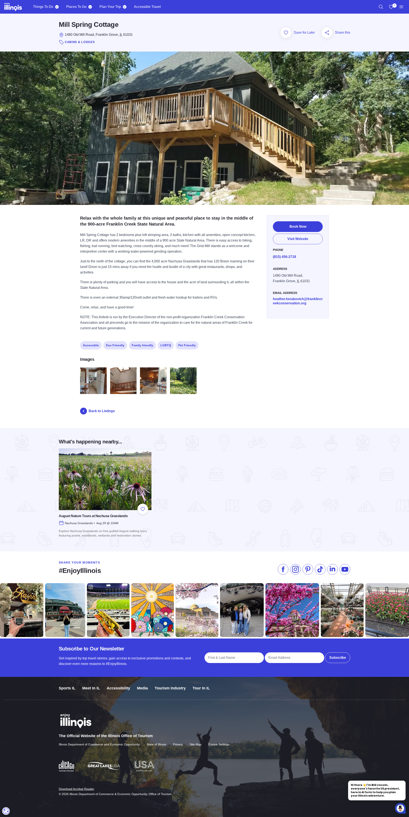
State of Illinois (156, 744)
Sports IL (67, 688)
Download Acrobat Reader (76, 789)
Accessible (91, 345)
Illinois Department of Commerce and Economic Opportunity (99, 744)
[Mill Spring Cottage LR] (153, 380)
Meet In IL (91, 688)
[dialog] (6, 811)
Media (142, 688)
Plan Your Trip (110, 7)
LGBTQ (165, 345)
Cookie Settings (218, 744)
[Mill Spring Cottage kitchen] (93, 380)
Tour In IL (201, 688)
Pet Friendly (187, 345)
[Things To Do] (56, 7)
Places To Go (76, 7)
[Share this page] (327, 32)
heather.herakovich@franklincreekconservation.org (298, 301)
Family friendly (142, 345)
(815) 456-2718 (284, 257)
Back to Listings (102, 411)
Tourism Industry (170, 688)
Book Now (297, 226)
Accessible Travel (147, 7)
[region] (380, 6)
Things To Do (43, 7)
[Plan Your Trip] (124, 7)
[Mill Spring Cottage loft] (123, 380)
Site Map (196, 744)
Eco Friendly (115, 345)
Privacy (178, 744)
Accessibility (118, 688)
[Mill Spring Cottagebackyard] (183, 380)
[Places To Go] (90, 7)
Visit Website (297, 239)
